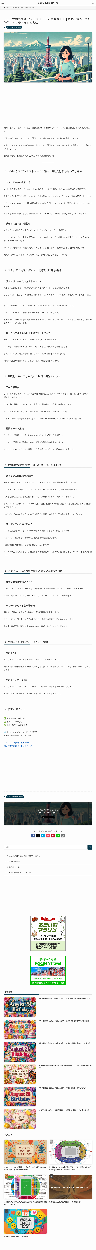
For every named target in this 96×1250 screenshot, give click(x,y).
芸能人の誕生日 (13, 861)
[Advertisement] (48, 102)
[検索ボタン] (93, 3)
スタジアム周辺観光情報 (14, 27)
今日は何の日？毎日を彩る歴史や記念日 (23, 856)
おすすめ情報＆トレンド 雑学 (19, 873)
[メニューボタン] (3, 3)
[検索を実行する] (89, 847)
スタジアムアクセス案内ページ (17, 743)
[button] (33, 835)
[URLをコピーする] (63, 835)
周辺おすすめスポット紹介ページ (18, 746)
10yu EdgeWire (48, 2)
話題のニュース (13, 867)
